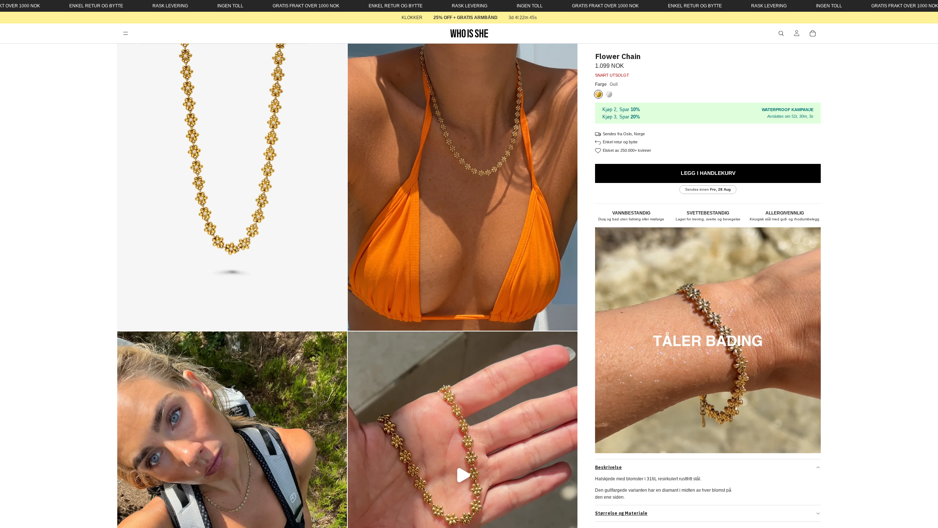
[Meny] (125, 33)
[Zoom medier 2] (462, 187)
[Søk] (781, 33)
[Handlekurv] (813, 33)
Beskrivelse (608, 467)
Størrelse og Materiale (621, 513)
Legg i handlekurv (708, 173)
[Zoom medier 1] (232, 187)
